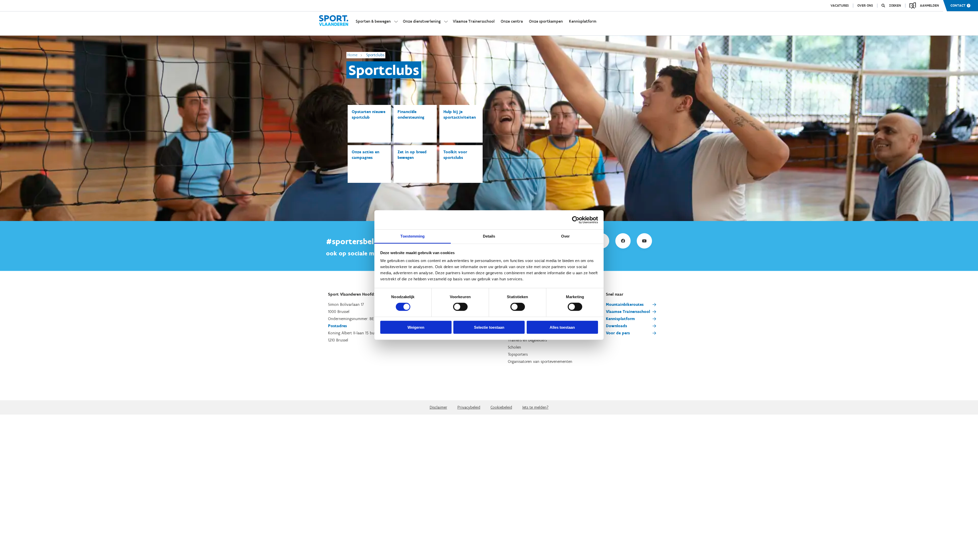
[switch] (460, 307)
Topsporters (518, 354)
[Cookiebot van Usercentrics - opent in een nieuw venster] (575, 220)
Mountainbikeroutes (625, 304)
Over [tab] (565, 236)
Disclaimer (438, 407)
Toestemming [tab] (412, 236)
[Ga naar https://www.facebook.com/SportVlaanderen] (623, 241)
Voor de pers (618, 333)
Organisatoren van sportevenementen (540, 361)
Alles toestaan (562, 327)
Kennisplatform (620, 318)
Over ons (865, 6)
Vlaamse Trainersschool (628, 311)
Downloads (616, 325)
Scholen (514, 347)
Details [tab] (489, 236)
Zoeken (895, 6)
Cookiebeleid (501, 407)
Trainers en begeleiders (527, 340)
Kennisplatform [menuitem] (582, 21)
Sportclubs (375, 54)
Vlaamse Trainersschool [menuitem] (474, 21)
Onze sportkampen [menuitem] (546, 21)
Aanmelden (929, 5)
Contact (958, 6)
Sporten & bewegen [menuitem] (373, 21)
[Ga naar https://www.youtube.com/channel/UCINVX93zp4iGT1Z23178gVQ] (644, 241)
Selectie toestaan (489, 327)
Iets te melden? (535, 407)
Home (352, 54)
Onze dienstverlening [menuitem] (422, 21)
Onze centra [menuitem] (512, 21)
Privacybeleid (468, 407)
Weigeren (416, 327)
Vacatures (840, 6)
